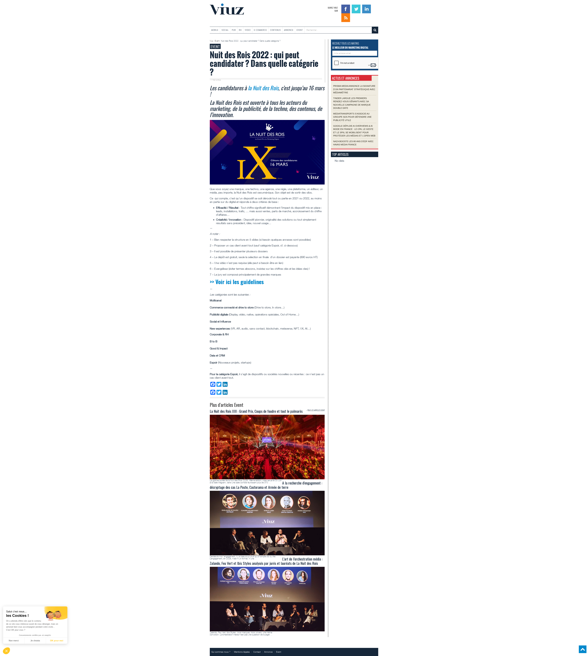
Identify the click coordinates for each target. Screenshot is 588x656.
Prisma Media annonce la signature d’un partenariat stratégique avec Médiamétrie (354, 89)
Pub (234, 30)
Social (225, 30)
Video (248, 30)
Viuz (212, 41)
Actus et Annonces (345, 78)
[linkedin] (366, 8)
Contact (257, 651)
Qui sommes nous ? (220, 651)
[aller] (375, 30)
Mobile (214, 30)
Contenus (275, 30)
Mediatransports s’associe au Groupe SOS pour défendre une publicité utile (352, 116)
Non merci (14, 640)
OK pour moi (56, 640)
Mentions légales (242, 651)
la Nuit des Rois (263, 88)
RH (240, 30)
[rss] (345, 17)
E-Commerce (260, 30)
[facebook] (346, 8)
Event (300, 30)
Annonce (288, 30)
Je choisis (35, 640)
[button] (6, 650)
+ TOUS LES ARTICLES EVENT (316, 410)
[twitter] (356, 8)
